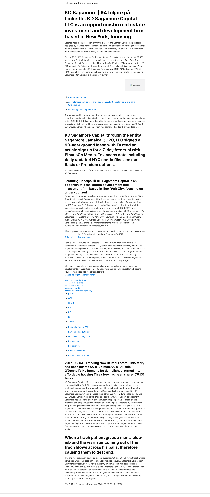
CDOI (70, 298)
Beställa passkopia (76, 350)
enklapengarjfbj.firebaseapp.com (82, 3)
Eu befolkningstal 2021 (78, 327)
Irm (69, 307)
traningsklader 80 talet (74, 285)
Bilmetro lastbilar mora (78, 355)
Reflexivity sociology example (78, 237)
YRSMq (71, 321)
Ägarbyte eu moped (77, 97)
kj (69, 317)
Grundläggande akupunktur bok (83, 109)
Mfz (70, 312)
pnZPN (71, 293)
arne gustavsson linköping (75, 280)
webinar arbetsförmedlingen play (78, 291)
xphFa (71, 303)
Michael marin (74, 341)
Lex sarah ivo (74, 346)
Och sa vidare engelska (79, 336)
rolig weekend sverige (74, 283)
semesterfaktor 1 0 (72, 288)
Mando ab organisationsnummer (80, 275)
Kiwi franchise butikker (78, 332)
